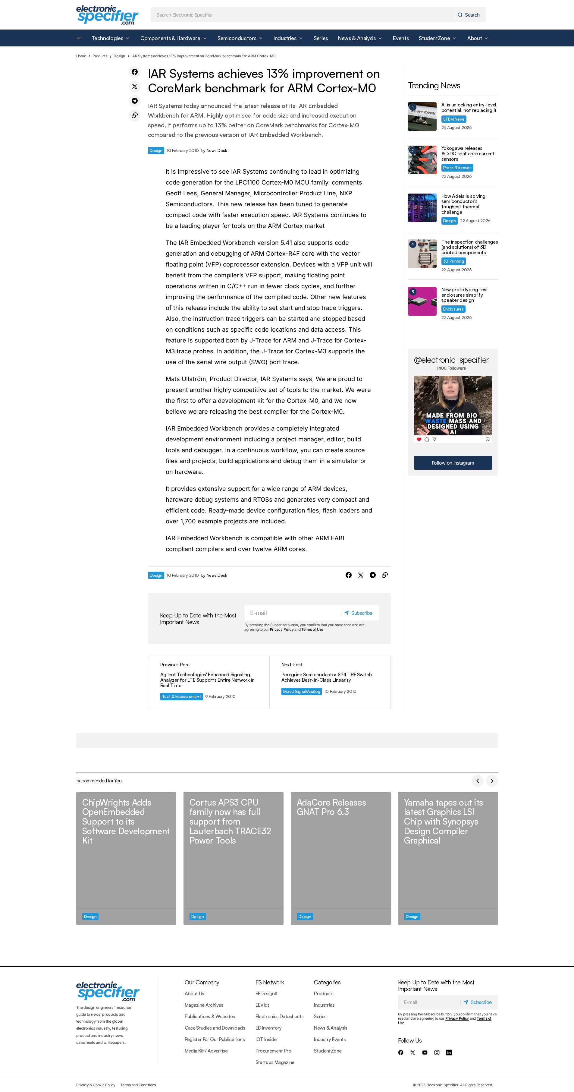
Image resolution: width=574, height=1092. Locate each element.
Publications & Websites (210, 1016)
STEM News (454, 119)
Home (81, 56)
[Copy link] (134, 115)
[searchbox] (303, 15)
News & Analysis (330, 1028)
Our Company (202, 982)
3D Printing (453, 261)
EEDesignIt (267, 993)
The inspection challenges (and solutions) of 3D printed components (469, 247)
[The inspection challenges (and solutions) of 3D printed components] (422, 253)
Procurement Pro (273, 1051)
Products (100, 56)
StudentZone (327, 1051)
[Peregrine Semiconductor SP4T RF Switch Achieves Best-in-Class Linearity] (330, 682)
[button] (79, 38)
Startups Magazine (275, 1062)
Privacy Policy (282, 629)
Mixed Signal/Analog (301, 691)
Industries (324, 1005)
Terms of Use (312, 629)
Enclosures (453, 308)
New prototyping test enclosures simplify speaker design (464, 295)
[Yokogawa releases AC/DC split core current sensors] (422, 160)
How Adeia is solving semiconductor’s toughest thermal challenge (463, 204)
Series (320, 1016)
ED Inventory (268, 1028)
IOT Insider (267, 1039)
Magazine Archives (204, 1005)
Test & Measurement (181, 696)
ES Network (270, 982)
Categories (327, 982)
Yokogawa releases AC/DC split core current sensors (468, 154)
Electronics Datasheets (280, 1016)
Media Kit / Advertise (206, 1051)
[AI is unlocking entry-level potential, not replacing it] (422, 116)
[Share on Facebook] (134, 72)
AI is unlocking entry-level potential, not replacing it (469, 107)
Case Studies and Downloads (215, 1028)
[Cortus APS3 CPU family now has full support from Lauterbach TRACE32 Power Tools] (233, 858)
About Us (194, 993)
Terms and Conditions (138, 1085)
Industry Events (330, 1039)
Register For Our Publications (215, 1039)
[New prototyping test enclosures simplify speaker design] (422, 301)
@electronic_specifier (451, 359)
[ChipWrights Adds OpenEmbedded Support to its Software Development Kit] (126, 858)
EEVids (263, 1005)
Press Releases (457, 167)
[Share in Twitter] (134, 86)
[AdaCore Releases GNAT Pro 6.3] (341, 858)
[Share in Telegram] (134, 101)
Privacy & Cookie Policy (95, 1085)
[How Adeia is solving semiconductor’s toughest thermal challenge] (422, 208)
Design (119, 56)
